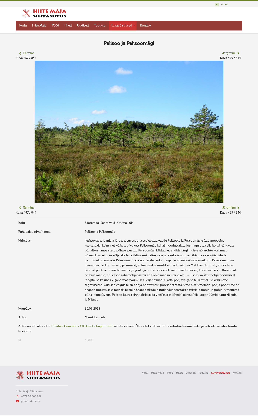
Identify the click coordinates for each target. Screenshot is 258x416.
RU (226, 4)
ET (217, 4)
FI (222, 4)
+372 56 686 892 (31, 396)
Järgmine (229, 53)
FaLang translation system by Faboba (29, 358)
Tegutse (99, 25)
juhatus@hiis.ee (31, 401)
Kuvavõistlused (122, 25)
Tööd (55, 25)
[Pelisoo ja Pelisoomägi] (129, 200)
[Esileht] (44, 17)
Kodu (23, 25)
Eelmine (29, 53)
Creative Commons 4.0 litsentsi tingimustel (81, 326)
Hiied (68, 25)
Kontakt (145, 25)
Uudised (83, 25)
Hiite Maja (39, 25)
